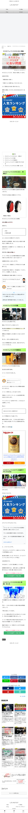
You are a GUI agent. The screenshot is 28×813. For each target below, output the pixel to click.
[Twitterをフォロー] (20, 688)
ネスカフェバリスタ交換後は (11, 160)
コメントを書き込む (14, 793)
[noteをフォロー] (20, 691)
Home (8, 804)
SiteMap (20, 804)
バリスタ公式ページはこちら (14, 575)
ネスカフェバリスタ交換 (10, 158)
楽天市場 (8, 462)
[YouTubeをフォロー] (8, 691)
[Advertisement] (14, 29)
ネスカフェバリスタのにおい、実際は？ (13, 156)
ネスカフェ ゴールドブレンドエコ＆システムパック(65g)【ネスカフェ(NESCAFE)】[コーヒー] (14, 456)
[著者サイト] (8, 688)
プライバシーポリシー (20, 806)
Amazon (19, 462)
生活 (4, 639)
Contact (14, 808)
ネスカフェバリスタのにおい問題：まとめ (14, 165)
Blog (8, 806)
